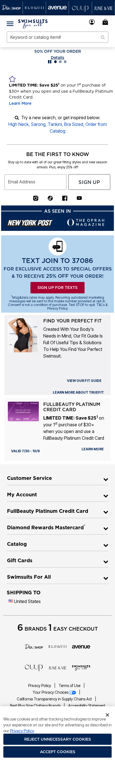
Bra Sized (73, 124)
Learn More (20, 103)
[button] (92, 22)
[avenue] (81, 646)
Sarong (38, 124)
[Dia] (34, 646)
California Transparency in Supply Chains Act (55, 699)
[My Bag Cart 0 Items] (106, 22)
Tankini (55, 124)
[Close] (107, 714)
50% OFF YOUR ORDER (57, 51)
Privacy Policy (40, 685)
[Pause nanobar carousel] (49, 61)
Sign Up (89, 182)
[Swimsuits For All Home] (33, 23)
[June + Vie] (58, 667)
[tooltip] (11, 7)
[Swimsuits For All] (81, 667)
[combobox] (57, 37)
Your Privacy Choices (50, 692)
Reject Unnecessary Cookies (57, 739)
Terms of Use (70, 685)
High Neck (18, 124)
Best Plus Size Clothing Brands (35, 705)
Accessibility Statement (86, 705)
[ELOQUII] (58, 646)
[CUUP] (34, 667)
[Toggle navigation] (10, 23)
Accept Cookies (57, 752)
